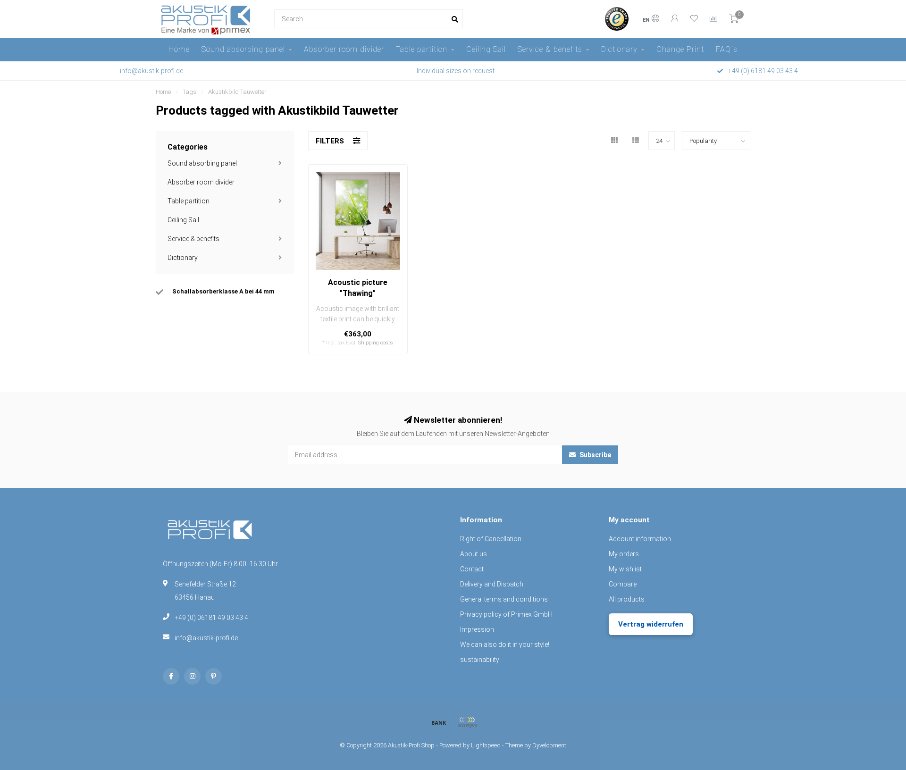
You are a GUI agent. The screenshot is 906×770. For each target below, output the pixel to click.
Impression (477, 629)
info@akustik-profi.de (206, 638)
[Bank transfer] (439, 722)
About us (473, 554)
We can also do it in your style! (504, 644)
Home (179, 49)
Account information (640, 539)
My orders (624, 554)
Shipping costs (375, 343)
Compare (623, 584)
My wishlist (625, 569)
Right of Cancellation (490, 539)
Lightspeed (486, 745)
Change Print (680, 49)
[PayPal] (467, 722)
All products (627, 599)
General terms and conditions (504, 599)
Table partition (421, 49)
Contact (472, 569)
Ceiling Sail (486, 49)
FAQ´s (727, 49)
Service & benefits (550, 49)
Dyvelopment (549, 745)
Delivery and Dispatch (491, 584)
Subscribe (594, 455)
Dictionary (619, 49)
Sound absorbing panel (243, 49)
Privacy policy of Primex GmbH (506, 614)
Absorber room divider (344, 49)
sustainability (479, 659)
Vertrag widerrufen (650, 624)
